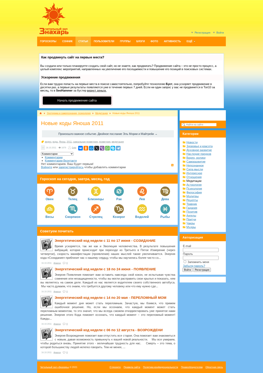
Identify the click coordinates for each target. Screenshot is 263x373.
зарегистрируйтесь (71, 167)
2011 (69, 141)
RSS (172, 165)
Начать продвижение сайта (77, 100)
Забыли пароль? (194, 265)
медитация (118, 141)
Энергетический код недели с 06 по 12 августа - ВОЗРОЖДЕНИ (109, 330)
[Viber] (102, 148)
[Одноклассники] (86, 148)
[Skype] (113, 148)
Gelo (74, 147)
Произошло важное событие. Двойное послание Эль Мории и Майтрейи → (107, 133)
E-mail (187, 246)
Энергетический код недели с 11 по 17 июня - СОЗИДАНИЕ (105, 241)
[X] (96, 148)
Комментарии (54, 157)
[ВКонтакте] (80, 148)
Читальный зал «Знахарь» (54, 367)
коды (55, 141)
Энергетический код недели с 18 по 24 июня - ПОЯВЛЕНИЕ (105, 269)
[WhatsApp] (107, 148)
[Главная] (40, 113)
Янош (62, 141)
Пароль (188, 253)
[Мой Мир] (91, 148)
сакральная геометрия (85, 141)
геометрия (105, 141)
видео (48, 141)
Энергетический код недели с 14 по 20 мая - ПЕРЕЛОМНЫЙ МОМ (110, 298)
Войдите (46, 167)
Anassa (57, 263)
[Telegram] (118, 148)
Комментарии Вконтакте (61, 160)
